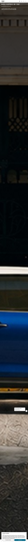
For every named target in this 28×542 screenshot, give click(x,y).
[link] (20, 1)
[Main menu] (26, 1)
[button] (22, 1)
